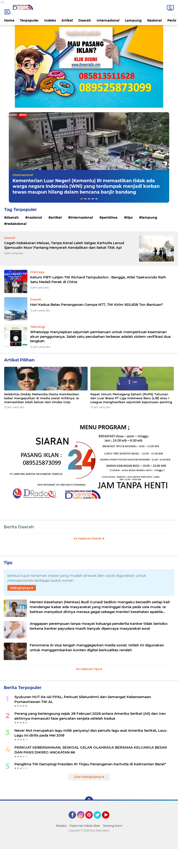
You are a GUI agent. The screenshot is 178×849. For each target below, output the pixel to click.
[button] (81, 198)
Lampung (133, 20)
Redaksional (16, 224)
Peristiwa (110, 217)
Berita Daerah (19, 527)
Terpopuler (29, 20)
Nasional (154, 20)
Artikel (67, 20)
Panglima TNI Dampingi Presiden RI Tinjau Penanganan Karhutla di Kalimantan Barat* (90, 764)
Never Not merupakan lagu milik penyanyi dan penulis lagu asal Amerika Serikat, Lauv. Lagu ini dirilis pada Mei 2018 (91, 732)
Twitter (99, 821)
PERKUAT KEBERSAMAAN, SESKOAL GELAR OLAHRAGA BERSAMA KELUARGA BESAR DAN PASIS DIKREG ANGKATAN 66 (90, 749)
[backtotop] (89, 800)
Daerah (84, 20)
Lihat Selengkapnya (88, 777)
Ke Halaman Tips (88, 669)
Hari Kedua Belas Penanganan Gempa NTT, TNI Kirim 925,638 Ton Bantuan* (96, 304)
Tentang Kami (112, 825)
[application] (89, 844)
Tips (129, 217)
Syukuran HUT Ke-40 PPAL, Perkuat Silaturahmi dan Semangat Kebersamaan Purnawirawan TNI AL (82, 699)
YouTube (109, 821)
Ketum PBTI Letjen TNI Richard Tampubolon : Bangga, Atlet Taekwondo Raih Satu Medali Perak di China (98, 279)
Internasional (108, 20)
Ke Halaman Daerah (88, 538)
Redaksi (61, 825)
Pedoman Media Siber (85, 825)
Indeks (50, 20)
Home (9, 20)
